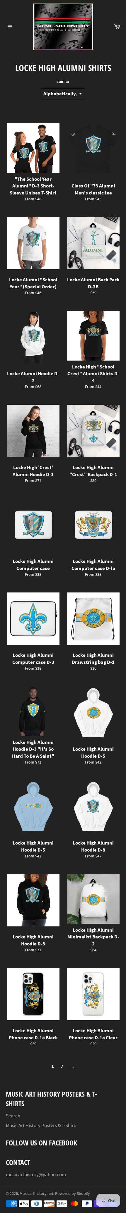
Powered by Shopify (72, 1193)
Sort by (63, 82)
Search (13, 1115)
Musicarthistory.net (36, 1193)
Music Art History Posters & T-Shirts (41, 1125)
